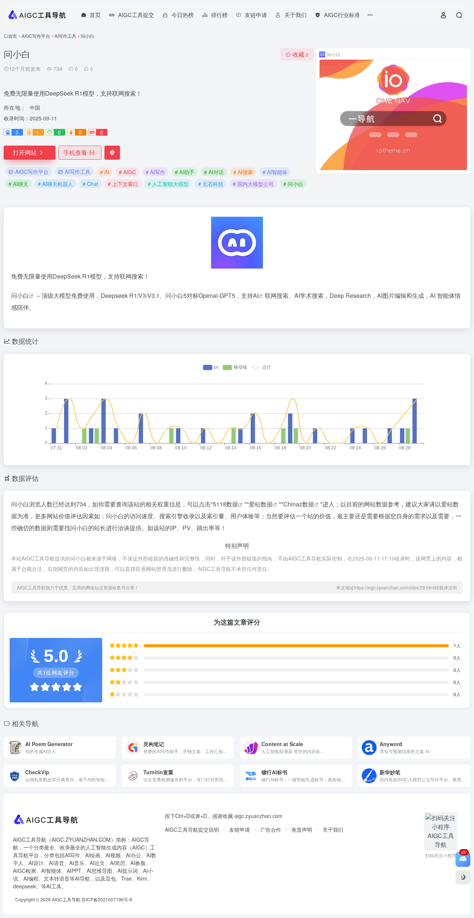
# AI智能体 (275, 172)
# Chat (90, 183)
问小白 (20, 295)
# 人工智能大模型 (168, 183)
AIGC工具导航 (66, 899)
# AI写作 (155, 172)
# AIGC (127, 172)
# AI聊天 (18, 183)
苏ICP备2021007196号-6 (106, 899)
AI (255, 295)
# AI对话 (214, 172)
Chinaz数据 (298, 504)
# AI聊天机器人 (55, 183)
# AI (104, 172)
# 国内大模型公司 (253, 183)
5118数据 (225, 504)
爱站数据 (261, 504)
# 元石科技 (210, 183)
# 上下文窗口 (123, 183)
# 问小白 (293, 183)
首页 (12, 36)
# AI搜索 (243, 172)
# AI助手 (184, 172)
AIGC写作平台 (35, 36)
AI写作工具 (65, 36)
